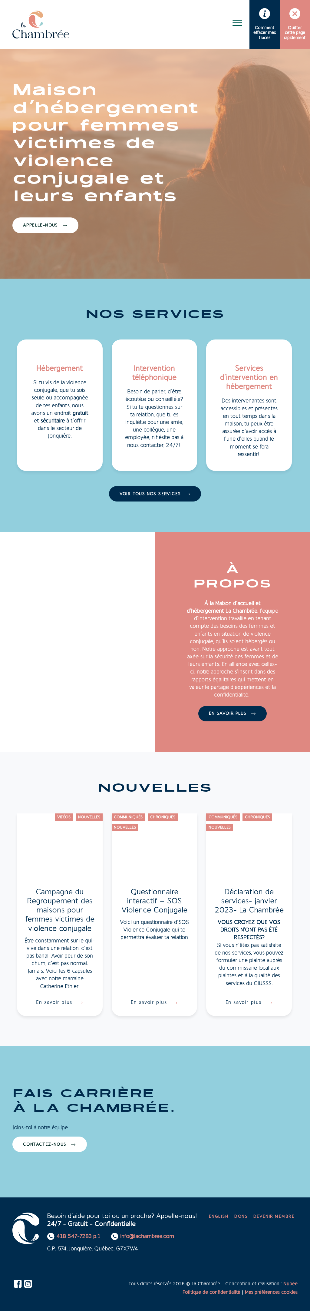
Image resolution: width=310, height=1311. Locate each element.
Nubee (290, 1284)
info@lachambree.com (147, 1237)
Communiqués (128, 817)
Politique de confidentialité (211, 1292)
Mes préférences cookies (271, 1292)
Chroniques (162, 817)
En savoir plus (228, 713)
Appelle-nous (40, 225)
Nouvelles (89, 817)
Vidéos (64, 817)
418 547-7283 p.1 (78, 1237)
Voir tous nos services (150, 494)
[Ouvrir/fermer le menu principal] (237, 23)
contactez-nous (45, 1144)
